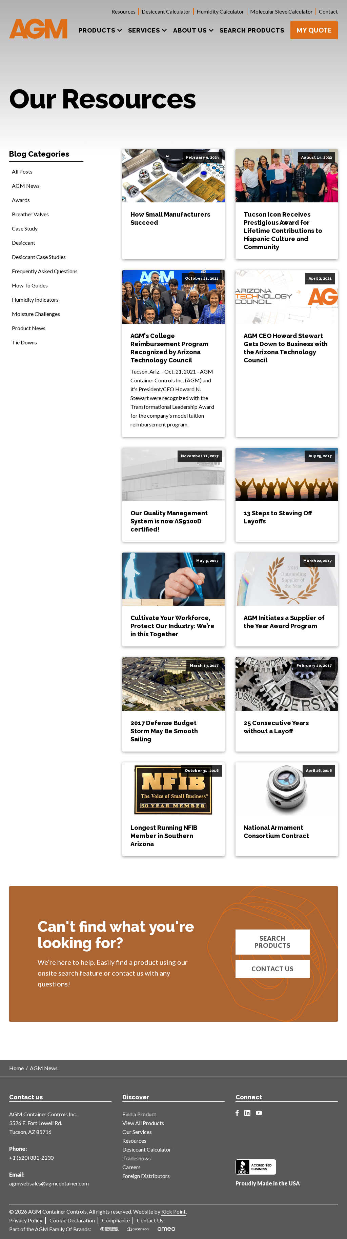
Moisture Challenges (36, 314)
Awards (21, 200)
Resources (123, 11)
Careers (131, 1167)
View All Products (143, 1123)
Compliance (116, 1220)
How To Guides (30, 285)
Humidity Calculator (220, 11)
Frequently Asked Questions (45, 271)
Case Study (25, 228)
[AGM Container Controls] (38, 23)
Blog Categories (39, 153)
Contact (328, 11)
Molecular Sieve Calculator (281, 11)
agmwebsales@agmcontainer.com (49, 1183)
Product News (28, 328)
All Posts (22, 171)
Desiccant (23, 242)
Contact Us (272, 969)
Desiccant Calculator (166, 11)
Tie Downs (24, 342)
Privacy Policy (25, 1220)
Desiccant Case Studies (39, 257)
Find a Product (139, 1114)
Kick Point (173, 1211)
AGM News (26, 185)
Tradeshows (136, 1158)
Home (16, 1068)
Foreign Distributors (146, 1176)
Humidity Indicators (35, 299)
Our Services (137, 1131)
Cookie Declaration (72, 1220)
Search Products (272, 942)
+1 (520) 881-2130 (31, 1157)
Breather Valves (30, 214)
